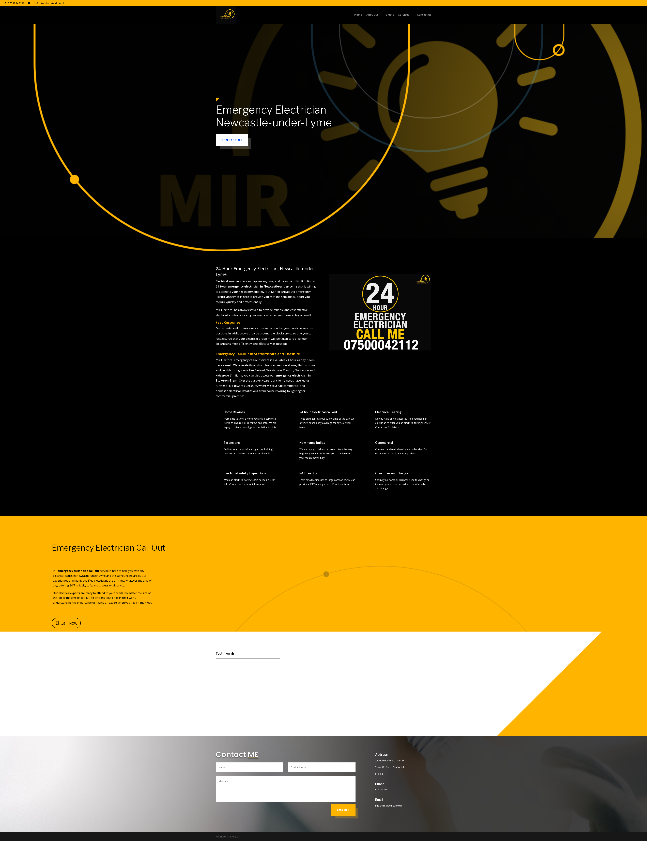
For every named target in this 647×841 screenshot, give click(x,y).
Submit (343, 809)
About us (372, 14)
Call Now (68, 623)
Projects (388, 14)
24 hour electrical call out (318, 412)
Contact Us (232, 140)
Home (358, 14)
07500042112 (16, 3)
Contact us (424, 14)
